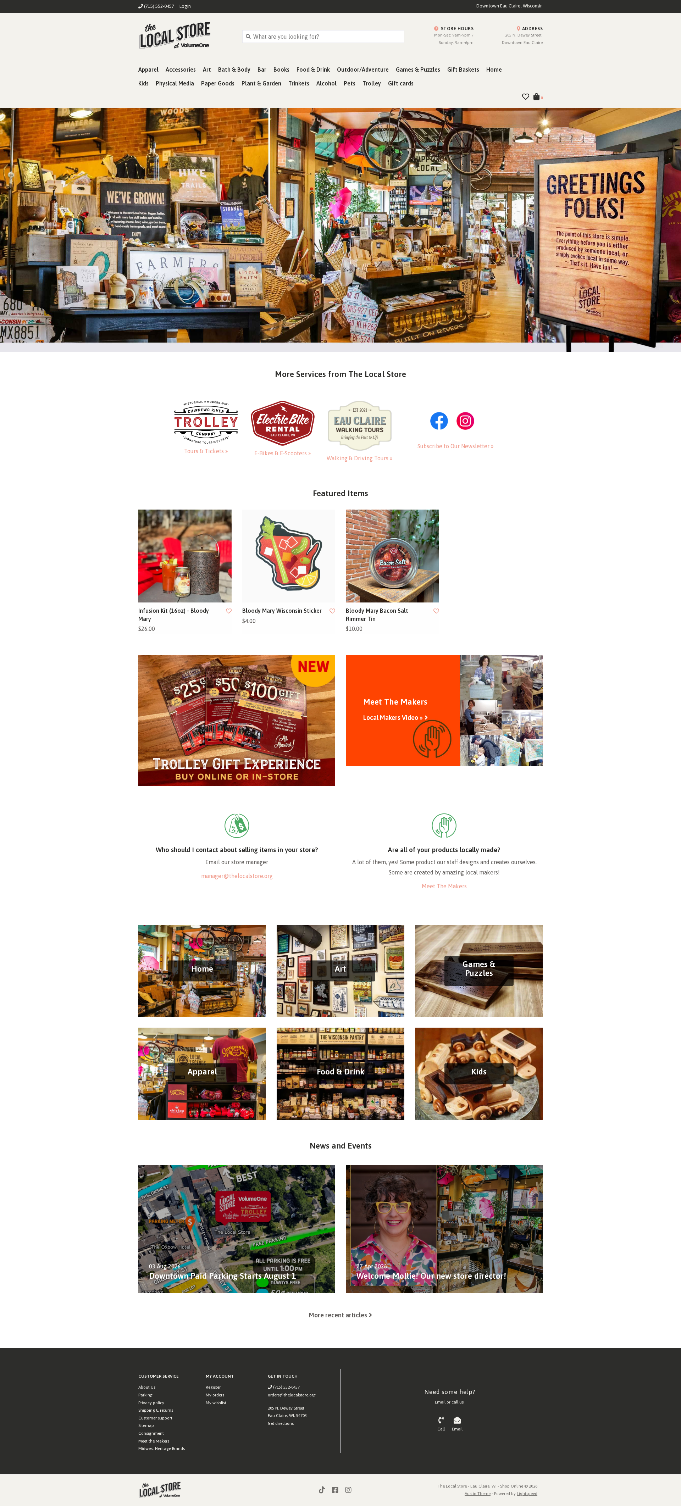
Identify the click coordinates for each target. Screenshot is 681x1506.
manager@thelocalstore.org (237, 876)
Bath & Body (234, 69)
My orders (215, 1395)
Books (281, 69)
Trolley (371, 83)
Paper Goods (217, 83)
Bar (262, 69)
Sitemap (146, 1425)
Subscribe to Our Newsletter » (455, 446)
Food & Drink (313, 69)
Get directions (281, 1423)
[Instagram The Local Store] (348, 1490)
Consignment (151, 1433)
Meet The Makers (444, 886)
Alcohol (326, 83)
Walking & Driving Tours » (360, 458)
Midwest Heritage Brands (161, 1448)
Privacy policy (151, 1402)
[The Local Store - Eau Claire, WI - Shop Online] (185, 36)
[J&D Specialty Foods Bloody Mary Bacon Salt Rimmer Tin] (392, 556)
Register (213, 1387)
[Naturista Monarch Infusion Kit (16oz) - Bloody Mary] (185, 556)
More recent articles (338, 1315)
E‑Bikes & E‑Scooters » (282, 453)
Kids (143, 83)
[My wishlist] (525, 97)
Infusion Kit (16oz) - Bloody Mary (173, 614)
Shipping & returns (155, 1410)
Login (185, 6)
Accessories (181, 69)
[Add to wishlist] (229, 611)
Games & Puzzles (418, 69)
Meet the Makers (153, 1441)
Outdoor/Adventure (363, 69)
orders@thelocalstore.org (292, 1395)
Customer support (155, 1418)
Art (207, 69)
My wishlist (216, 1402)
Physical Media (175, 83)
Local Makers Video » (393, 717)
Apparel (148, 69)
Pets (349, 83)
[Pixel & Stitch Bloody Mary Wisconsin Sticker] (289, 556)
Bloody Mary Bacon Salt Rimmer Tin (377, 614)
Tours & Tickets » (206, 451)
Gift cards (401, 83)
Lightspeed (527, 1493)
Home (494, 69)
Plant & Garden (261, 83)
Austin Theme (478, 1493)
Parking (145, 1395)
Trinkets (298, 83)
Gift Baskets (463, 69)
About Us (146, 1387)
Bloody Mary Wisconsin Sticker (282, 610)
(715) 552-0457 (286, 1387)
